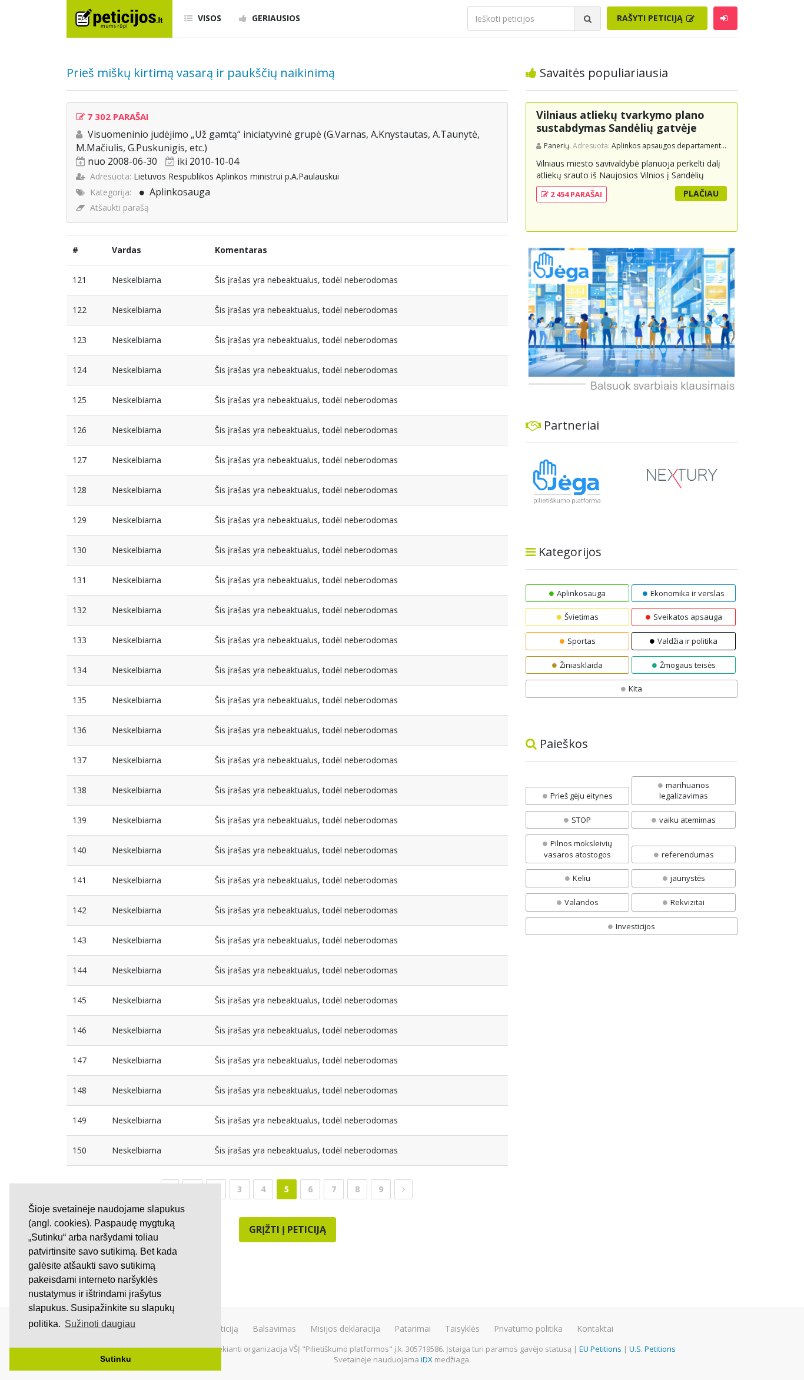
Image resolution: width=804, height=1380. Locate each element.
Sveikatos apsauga (687, 616)
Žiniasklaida (581, 665)
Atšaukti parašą (119, 207)
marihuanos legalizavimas (684, 791)
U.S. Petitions (652, 1349)
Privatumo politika (528, 1328)
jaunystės (687, 878)
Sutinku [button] (115, 1359)
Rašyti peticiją (651, 18)
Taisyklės (462, 1328)
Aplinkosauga (179, 191)
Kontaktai (595, 1328)
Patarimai (412, 1328)
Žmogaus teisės (688, 665)
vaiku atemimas (687, 819)
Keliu (581, 878)
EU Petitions (600, 1349)
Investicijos (635, 926)
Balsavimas (274, 1328)
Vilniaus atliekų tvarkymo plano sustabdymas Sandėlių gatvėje (620, 121)
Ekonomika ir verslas (687, 593)
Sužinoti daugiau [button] (100, 1324)
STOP (581, 819)
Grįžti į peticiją (287, 1229)
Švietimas (581, 616)
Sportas (581, 641)
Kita (635, 688)
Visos (208, 18)
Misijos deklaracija (345, 1328)
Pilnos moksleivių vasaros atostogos (578, 849)
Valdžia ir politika (687, 641)
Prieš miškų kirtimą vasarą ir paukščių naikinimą (201, 73)
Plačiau (701, 193)
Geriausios (275, 18)
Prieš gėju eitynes (581, 795)
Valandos (581, 902)
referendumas (688, 854)
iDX (427, 1359)
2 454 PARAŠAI (575, 194)
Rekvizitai (687, 902)
